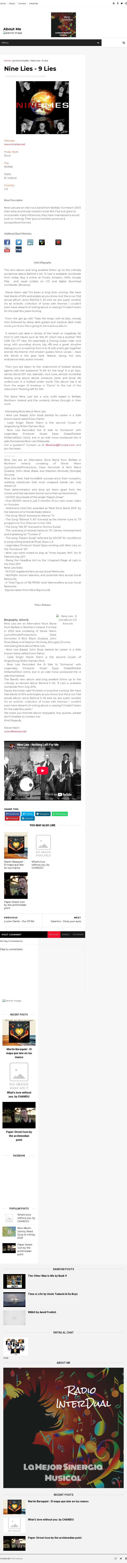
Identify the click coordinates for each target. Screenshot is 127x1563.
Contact (22, 3)
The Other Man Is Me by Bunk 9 (47, 1275)
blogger (54, 934)
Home (3, 3)
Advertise (33, 3)
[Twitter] (19, 244)
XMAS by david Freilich (42, 1312)
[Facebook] (7, 244)
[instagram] (126, 3)
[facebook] (117, 3)
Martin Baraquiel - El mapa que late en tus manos (14, 864)
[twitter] (122, 3)
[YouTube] (7, 251)
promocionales (21, 60)
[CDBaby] (42, 244)
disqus (65, 934)
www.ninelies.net (14, 144)
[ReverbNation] (58, 244)
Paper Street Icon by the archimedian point (15, 905)
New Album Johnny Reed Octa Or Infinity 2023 (26, 1233)
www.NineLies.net (15, 731)
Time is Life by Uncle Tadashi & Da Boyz (53, 1294)
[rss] (114, 3)
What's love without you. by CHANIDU (40, 864)
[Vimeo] (19, 251)
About (12, 3)
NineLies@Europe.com (60, 445)
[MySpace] (30, 244)
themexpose (17, 1558)
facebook (78, 934)
